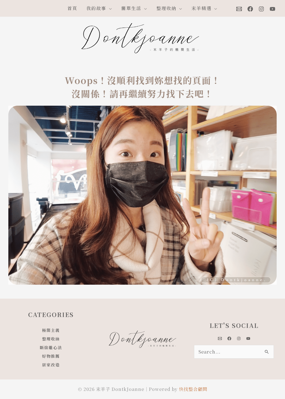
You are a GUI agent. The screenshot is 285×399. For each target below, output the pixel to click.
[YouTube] (272, 9)
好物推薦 (51, 356)
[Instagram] (261, 9)
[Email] (239, 9)
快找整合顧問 (193, 389)
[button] (109, 8)
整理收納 (51, 339)
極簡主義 (51, 330)
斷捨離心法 (51, 347)
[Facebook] (250, 9)
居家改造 (51, 364)
